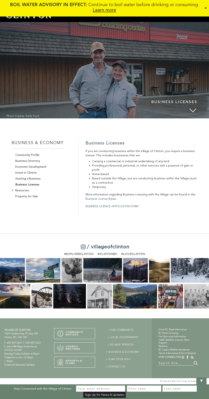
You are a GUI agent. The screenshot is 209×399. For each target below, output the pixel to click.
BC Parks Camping (168, 333)
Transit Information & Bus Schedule (177, 353)
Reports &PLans (74, 362)
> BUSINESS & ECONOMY (122, 352)
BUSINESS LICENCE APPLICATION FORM (112, 206)
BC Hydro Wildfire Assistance (174, 349)
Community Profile (27, 155)
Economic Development (31, 167)
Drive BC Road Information (172, 329)
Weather (163, 346)
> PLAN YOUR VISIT (118, 359)
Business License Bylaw (101, 199)
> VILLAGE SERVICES (120, 344)
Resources (20, 190)
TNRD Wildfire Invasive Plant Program (173, 341)
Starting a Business (28, 178)
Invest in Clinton (26, 172)
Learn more (104, 10)
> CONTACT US (116, 366)
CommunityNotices (74, 333)
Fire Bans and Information (172, 336)
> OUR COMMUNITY (120, 329)
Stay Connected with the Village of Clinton (42, 388)
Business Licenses (27, 184)
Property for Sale (26, 196)
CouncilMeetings (73, 347)
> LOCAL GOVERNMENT (123, 337)
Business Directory (27, 161)
